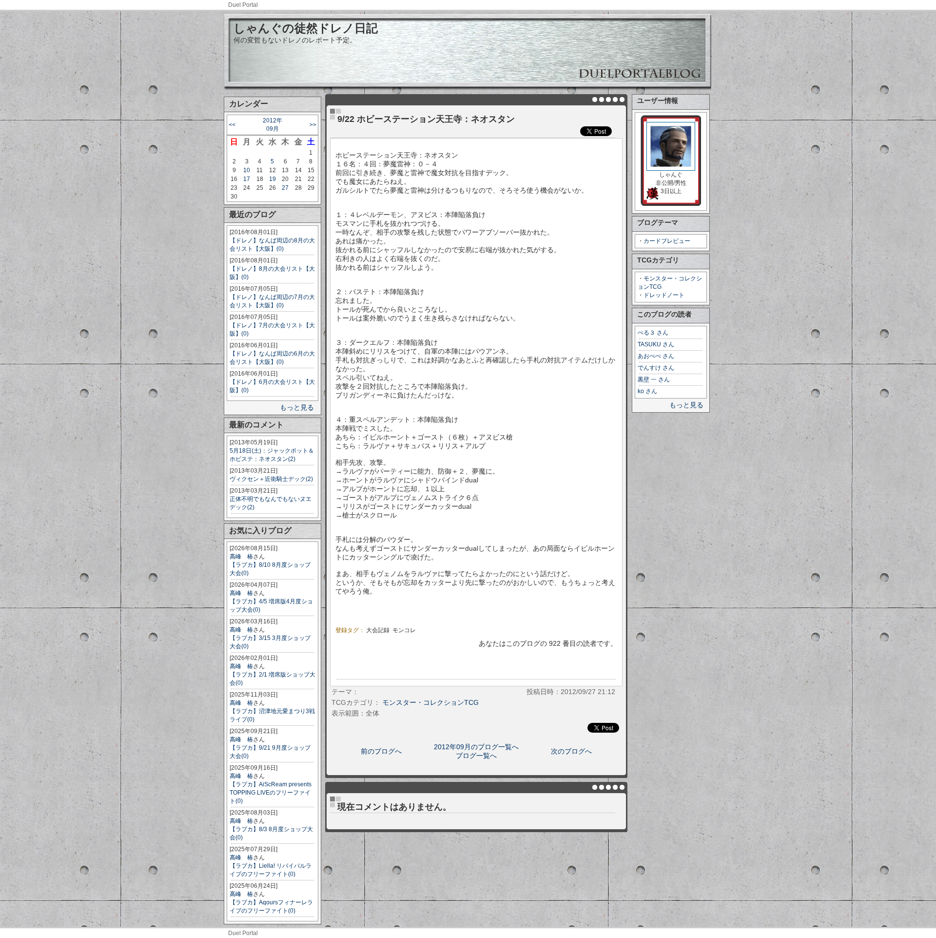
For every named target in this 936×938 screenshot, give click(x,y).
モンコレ (404, 630)
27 (285, 187)
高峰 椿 (241, 556)
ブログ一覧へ (476, 755)
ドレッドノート (664, 295)
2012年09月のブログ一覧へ (476, 747)
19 (272, 179)
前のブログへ (381, 751)
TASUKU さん (656, 344)
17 (246, 179)
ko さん (647, 391)
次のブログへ (571, 751)
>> (313, 124)
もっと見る (297, 407)
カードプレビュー (667, 241)
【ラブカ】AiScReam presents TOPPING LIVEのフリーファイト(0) (271, 792)
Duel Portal (243, 4)
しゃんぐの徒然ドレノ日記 (306, 28)
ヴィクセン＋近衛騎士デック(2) (271, 479)
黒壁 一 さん (654, 379)
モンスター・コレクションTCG (430, 702)
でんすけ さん (656, 367)
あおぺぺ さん (656, 356)
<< (232, 124)
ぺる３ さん (653, 332)
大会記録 (378, 630)
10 (246, 170)
